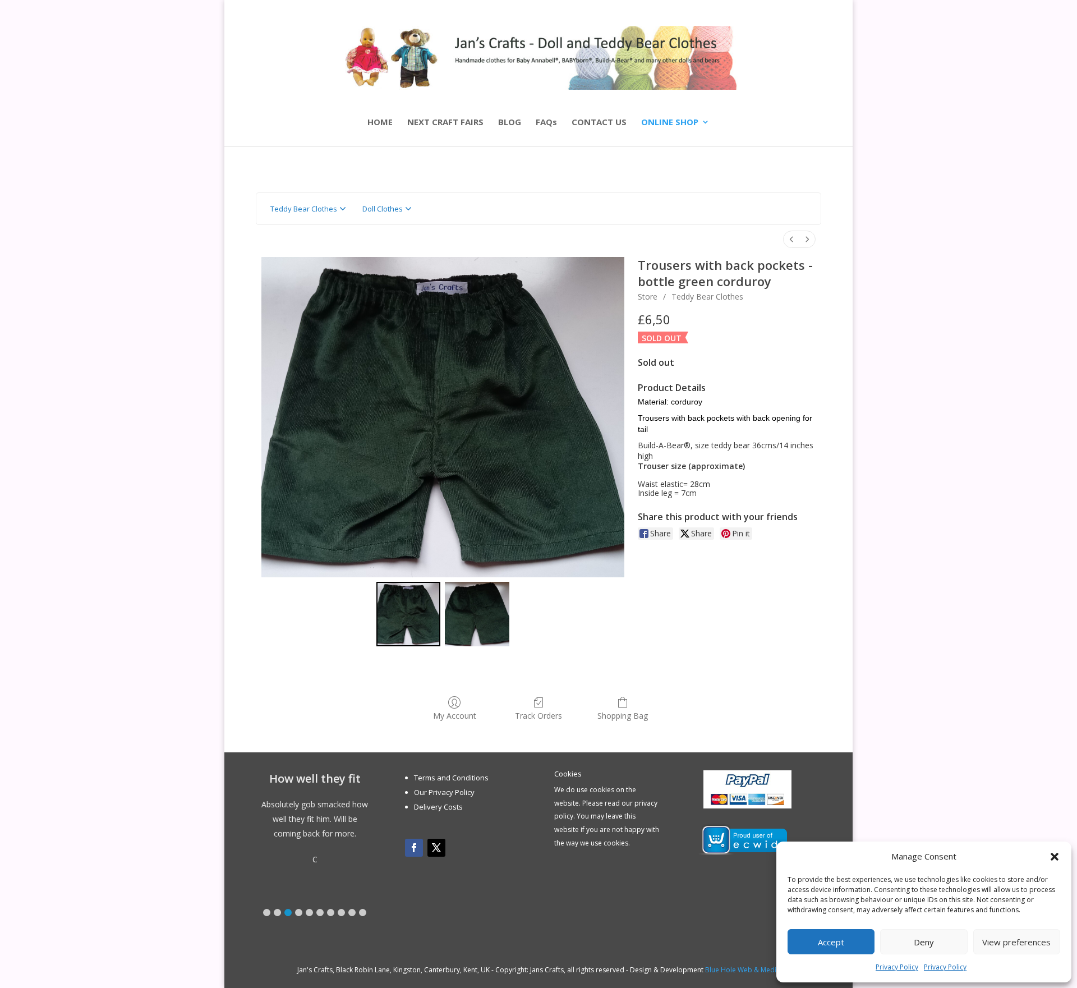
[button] (1054, 856)
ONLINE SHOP (669, 122)
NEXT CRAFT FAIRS (445, 122)
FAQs (546, 122)
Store (647, 296)
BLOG (509, 122)
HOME (380, 122)
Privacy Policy (897, 967)
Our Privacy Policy (444, 792)
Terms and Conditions (451, 778)
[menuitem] (791, 239)
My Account (454, 715)
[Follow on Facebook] (414, 848)
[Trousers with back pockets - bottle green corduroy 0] (408, 614)
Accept (831, 942)
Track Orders (538, 715)
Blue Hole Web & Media (742, 970)
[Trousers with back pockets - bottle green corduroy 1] (477, 614)
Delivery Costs (438, 807)
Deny (924, 942)
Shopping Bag (622, 715)
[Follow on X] (436, 848)
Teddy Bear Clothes (707, 296)
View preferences (1016, 942)
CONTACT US (599, 122)
